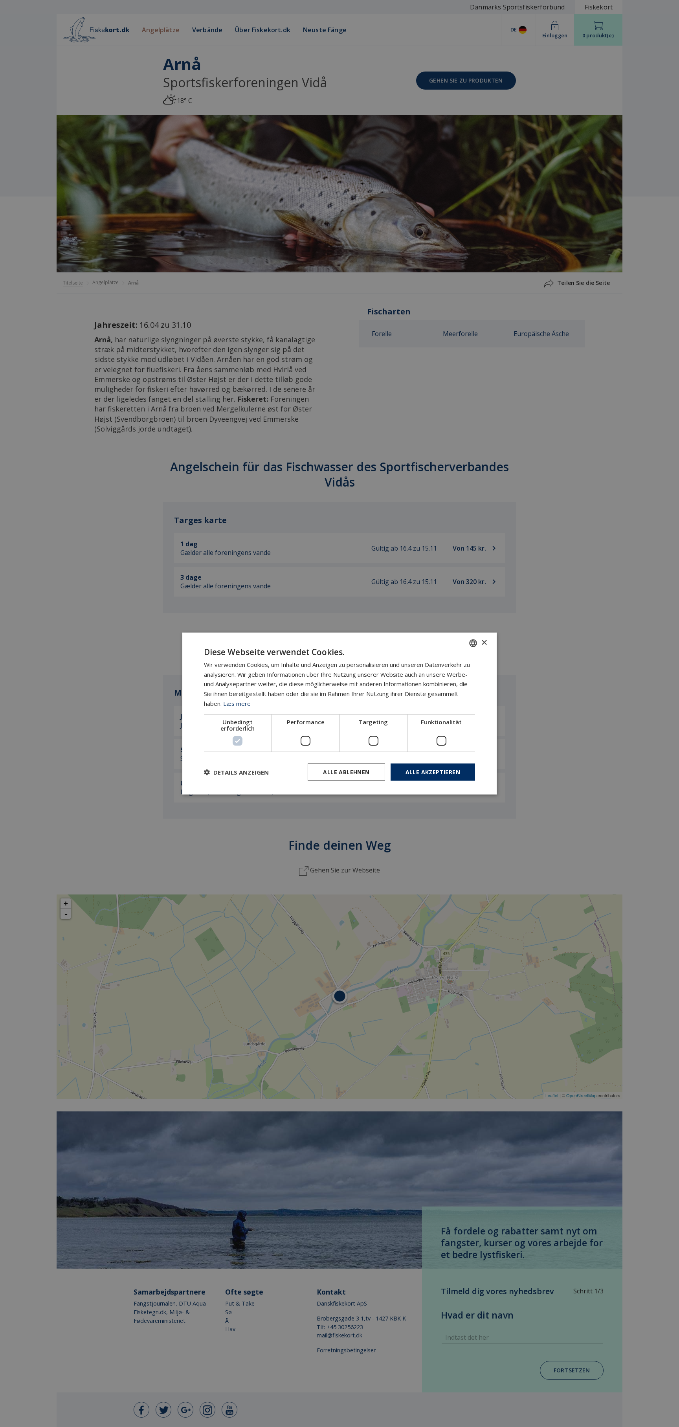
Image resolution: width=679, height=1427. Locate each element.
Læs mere (237, 703)
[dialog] (339, 713)
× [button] (484, 643)
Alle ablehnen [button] (346, 771)
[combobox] (473, 643)
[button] (236, 772)
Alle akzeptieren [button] (433, 771)
